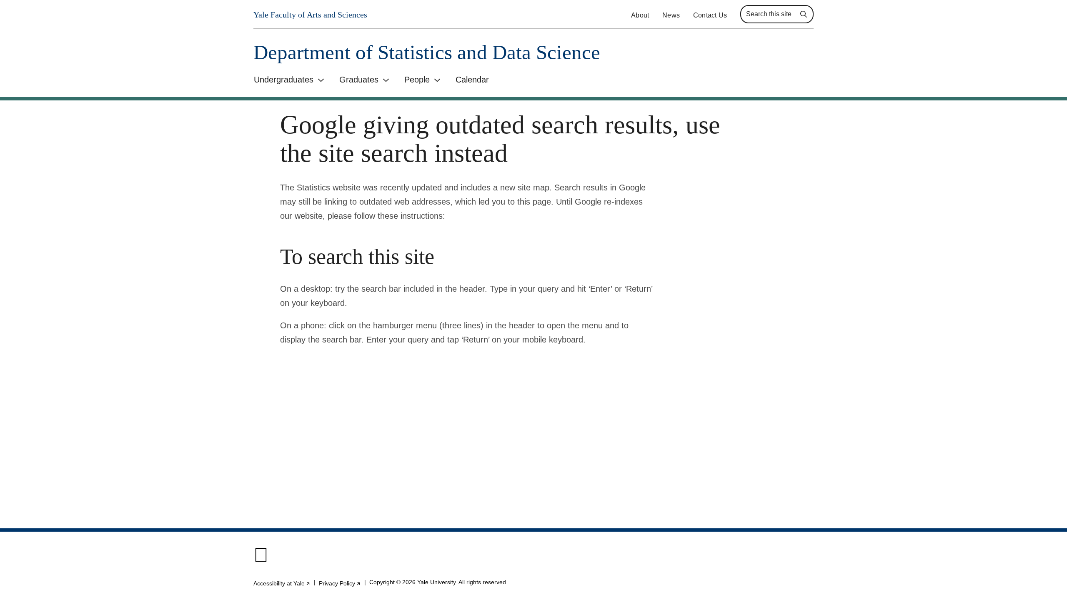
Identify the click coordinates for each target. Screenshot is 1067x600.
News (671, 15)
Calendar (472, 79)
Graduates (358, 79)
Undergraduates (283, 79)
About (640, 15)
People (417, 79)
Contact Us (710, 15)
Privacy (340, 583)
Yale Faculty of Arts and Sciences (310, 14)
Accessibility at (282, 583)
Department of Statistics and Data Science (426, 52)
